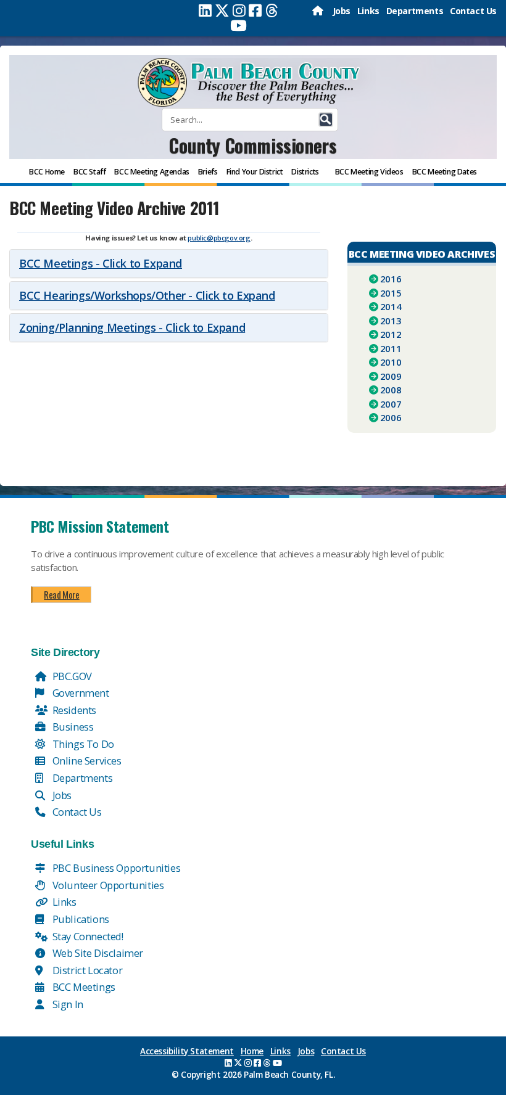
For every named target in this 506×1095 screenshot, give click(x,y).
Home (252, 1051)
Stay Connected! (86, 936)
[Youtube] (238, 25)
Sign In (66, 1004)
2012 (390, 334)
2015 (390, 293)
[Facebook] (255, 10)
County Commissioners (252, 145)
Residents (73, 710)
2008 (390, 389)
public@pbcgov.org (219, 237)
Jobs (341, 11)
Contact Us (473, 11)
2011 (390, 348)
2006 (390, 417)
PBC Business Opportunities (115, 868)
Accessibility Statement (187, 1051)
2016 (390, 279)
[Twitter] (222, 10)
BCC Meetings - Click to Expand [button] (100, 263)
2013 (390, 320)
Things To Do (82, 744)
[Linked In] (205, 10)
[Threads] (271, 10)
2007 (390, 404)
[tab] (169, 263)
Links (368, 11)
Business (71, 727)
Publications (79, 919)
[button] (325, 119)
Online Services (86, 760)
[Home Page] (318, 11)
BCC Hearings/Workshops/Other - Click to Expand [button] (147, 295)
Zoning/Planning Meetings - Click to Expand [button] (132, 327)
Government (79, 693)
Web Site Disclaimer (96, 953)
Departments (415, 11)
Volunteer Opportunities (107, 885)
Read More (61, 594)
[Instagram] (239, 10)
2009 (390, 376)
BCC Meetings (82, 987)
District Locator (86, 970)
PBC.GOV (71, 676)
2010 (390, 362)
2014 (390, 306)
